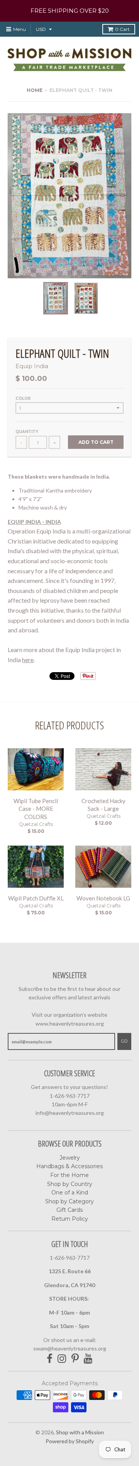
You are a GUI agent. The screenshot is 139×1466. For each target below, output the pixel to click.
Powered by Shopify (70, 1441)
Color (23, 398)
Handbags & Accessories (69, 1166)
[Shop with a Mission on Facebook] (50, 1359)
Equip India (31, 366)
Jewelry (69, 1157)
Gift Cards (69, 1209)
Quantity (26, 431)
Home (34, 90)
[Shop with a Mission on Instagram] (62, 1359)
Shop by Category (69, 1201)
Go (124, 1041)
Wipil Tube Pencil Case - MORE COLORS (36, 808)
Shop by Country (69, 1184)
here (28, 659)
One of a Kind (69, 1192)
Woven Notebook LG (103, 898)
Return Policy (69, 1218)
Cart (122, 29)
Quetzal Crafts (36, 824)
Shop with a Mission (80, 1432)
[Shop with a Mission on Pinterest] (75, 1359)
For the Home (69, 1175)
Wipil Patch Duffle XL (36, 898)
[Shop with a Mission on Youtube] (88, 1359)
